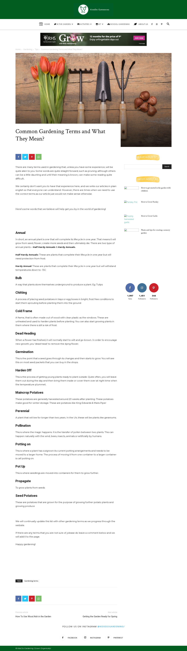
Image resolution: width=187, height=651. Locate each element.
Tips (36, 49)
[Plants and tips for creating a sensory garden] (131, 234)
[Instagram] (157, 24)
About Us (143, 24)
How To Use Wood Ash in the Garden (33, 616)
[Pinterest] (161, 24)
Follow (141, 284)
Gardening (27, 49)
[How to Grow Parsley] (131, 205)
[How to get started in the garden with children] (131, 191)
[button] (168, 24)
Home (47, 24)
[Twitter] (25, 157)
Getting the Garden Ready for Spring (100, 616)
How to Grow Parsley (149, 202)
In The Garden (63, 24)
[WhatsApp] (38, 157)
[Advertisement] (66, 219)
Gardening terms (31, 581)
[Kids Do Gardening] (93, 9)
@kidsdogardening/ (111, 626)
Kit (99, 24)
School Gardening (120, 24)
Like (130, 284)
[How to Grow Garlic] (131, 220)
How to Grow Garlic (149, 216)
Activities (84, 24)
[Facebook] (152, 24)
